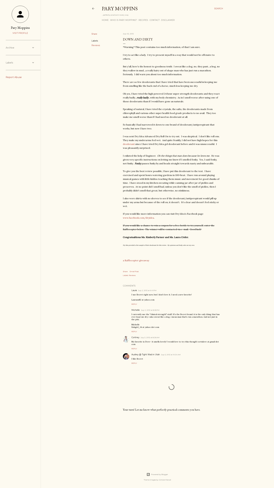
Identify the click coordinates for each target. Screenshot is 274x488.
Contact (155, 20)
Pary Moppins (120, 8)
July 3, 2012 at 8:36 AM (150, 337)
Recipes (143, 20)
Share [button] (94, 34)
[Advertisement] (171, 438)
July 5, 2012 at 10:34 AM (171, 355)
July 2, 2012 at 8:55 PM (150, 310)
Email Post (134, 271)
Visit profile (20, 33)
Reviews (95, 45)
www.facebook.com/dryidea (138, 217)
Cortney (135, 337)
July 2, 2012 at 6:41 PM (147, 290)
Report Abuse (14, 77)
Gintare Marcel (165, 480)
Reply (134, 304)
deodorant (129, 144)
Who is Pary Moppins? (123, 20)
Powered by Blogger (159, 474)
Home (105, 20)
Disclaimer (168, 20)
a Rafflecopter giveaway (136, 260)
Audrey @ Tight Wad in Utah (145, 354)
